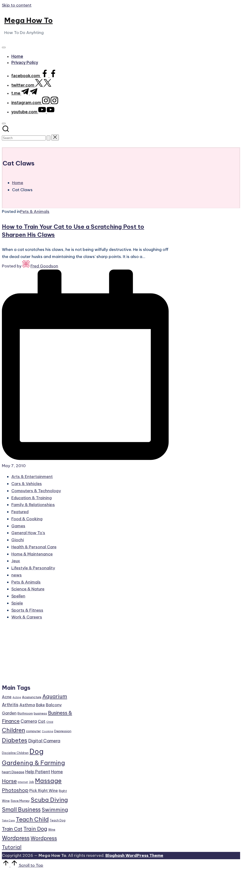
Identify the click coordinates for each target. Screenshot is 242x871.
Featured (20, 511)
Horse (9, 781)
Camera (29, 721)
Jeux (15, 560)
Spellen (18, 596)
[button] (48, 137)
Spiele (17, 603)
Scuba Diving (49, 799)
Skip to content (16, 5)
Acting (17, 697)
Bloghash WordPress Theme (134, 855)
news (16, 575)
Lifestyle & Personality (33, 568)
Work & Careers (26, 617)
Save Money (20, 801)
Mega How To (28, 20)
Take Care (8, 820)
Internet (23, 782)
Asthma (27, 704)
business (40, 713)
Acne (7, 696)
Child (49, 721)
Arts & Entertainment (32, 476)
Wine (51, 829)
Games (18, 526)
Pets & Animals (34, 211)
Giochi (17, 539)
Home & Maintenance (32, 554)
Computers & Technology (36, 490)
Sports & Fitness (27, 610)
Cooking (47, 731)
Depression (62, 731)
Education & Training (31, 497)
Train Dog (35, 828)
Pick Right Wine (43, 790)
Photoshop (15, 790)
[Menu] (4, 47)
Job (31, 782)
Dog (36, 751)
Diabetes (14, 740)
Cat (41, 721)
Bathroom (25, 713)
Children (13, 730)
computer (33, 731)
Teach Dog (57, 820)
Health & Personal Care (33, 547)
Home (57, 771)
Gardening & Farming (33, 763)
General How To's (28, 532)
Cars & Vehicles (26, 483)
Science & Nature (27, 589)
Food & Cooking (27, 518)
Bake (40, 704)
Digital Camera (44, 741)
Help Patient (37, 771)
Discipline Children (15, 753)
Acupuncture (31, 697)
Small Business (21, 809)
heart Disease (13, 772)
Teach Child (32, 819)
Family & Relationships (33, 504)
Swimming (55, 809)
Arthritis (10, 704)
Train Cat (12, 829)
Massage (48, 781)
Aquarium (54, 696)
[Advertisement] (37, 654)
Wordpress (16, 838)
